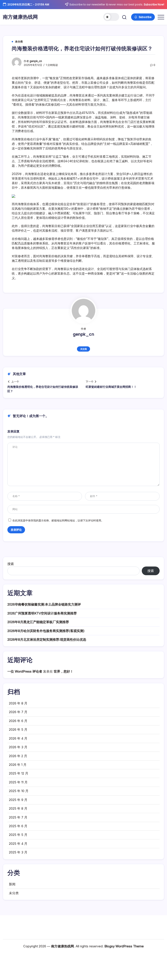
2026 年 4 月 (18, 738)
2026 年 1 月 (18, 765)
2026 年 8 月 (18, 703)
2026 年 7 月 (18, 712)
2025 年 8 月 (18, 808)
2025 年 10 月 (18, 791)
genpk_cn (36, 61)
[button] (111, 17)
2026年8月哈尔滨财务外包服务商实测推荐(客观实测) (46, 631)
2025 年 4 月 (18, 844)
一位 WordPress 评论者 (24, 671)
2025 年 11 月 (18, 782)
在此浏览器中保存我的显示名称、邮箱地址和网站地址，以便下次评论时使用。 (58, 520)
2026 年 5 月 (18, 729)
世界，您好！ (63, 671)
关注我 (83, 349)
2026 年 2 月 (18, 756)
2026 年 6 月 (18, 721)
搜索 (10, 564)
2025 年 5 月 (18, 835)
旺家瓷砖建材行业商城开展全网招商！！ (111, 387)
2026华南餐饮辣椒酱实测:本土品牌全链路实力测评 (44, 604)
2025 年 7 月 (18, 817)
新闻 (12, 884)
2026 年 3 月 (18, 747)
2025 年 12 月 (18, 773)
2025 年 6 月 (18, 826)
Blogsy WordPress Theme (124, 946)
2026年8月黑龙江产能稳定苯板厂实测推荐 (38, 622)
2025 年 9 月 (18, 800)
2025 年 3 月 (18, 852)
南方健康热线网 (20, 17)
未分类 (14, 893)
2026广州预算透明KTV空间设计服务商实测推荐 (42, 613)
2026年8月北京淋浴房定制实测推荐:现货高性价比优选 (46, 639)
